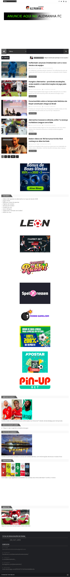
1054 (13, 156)
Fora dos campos (7, 139)
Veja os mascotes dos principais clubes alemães (15, 526)
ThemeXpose (10, 574)
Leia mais (32, 76)
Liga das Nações (7, 82)
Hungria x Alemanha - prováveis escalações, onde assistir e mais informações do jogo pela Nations (47, 84)
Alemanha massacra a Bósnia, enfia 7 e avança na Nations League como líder (48, 121)
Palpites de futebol (8, 204)
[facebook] (59, 1)
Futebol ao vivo (7, 207)
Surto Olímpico (7, 209)
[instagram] (64, 1)
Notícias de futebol (8, 206)
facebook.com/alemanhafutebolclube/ (15, 554)
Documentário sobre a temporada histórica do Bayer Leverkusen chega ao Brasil (48, 102)
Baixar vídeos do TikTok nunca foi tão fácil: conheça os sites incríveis (46, 140)
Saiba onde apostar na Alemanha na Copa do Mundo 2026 (20, 199)
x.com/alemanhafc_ (9, 559)
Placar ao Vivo (7, 212)
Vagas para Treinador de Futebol (12, 210)
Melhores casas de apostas (11, 202)
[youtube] (66, 1)
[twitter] (61, 1)
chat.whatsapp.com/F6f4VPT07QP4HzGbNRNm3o (18, 569)
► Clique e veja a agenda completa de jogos (14, 428)
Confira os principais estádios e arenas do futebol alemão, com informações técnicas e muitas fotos (31, 456)
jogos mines (6, 201)
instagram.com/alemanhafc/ (12, 564)
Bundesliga (6, 63)
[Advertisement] (35, 36)
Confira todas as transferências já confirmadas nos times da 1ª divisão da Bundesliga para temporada (31, 421)
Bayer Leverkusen (30, 57)
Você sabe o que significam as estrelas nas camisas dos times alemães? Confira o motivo (28, 478)
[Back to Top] (68, 575)
